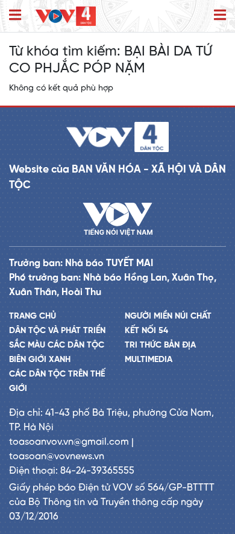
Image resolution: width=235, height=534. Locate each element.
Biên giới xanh (39, 359)
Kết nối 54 (146, 330)
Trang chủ (32, 316)
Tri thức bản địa (160, 345)
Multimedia (148, 359)
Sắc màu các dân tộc (56, 345)
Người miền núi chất (168, 316)
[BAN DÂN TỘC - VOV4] (66, 16)
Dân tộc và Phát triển (57, 330)
